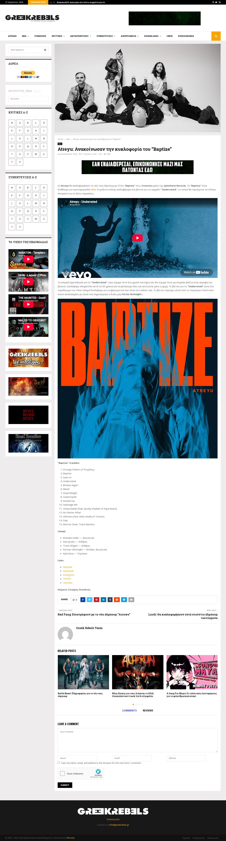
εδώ (93, 189)
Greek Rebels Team (68, 154)
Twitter (67, 578)
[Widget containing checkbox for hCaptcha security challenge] (81, 773)
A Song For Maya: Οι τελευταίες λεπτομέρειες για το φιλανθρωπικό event (192, 695)
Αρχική (12, 36)
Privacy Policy (198, 838)
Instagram (68, 574)
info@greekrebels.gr (119, 824)
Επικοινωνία (186, 36)
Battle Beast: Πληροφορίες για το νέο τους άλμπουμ (80, 695)
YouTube (67, 582)
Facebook (68, 570)
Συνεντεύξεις (105, 36)
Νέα (24, 36)
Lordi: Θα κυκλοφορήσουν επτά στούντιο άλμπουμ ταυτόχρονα (183, 616)
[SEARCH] (45, 50)
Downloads (151, 36)
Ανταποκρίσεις (79, 36)
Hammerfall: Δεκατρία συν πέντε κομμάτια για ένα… (82, 2)
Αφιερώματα (128, 36)
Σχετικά (186, 838)
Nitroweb (71, 838)
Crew (170, 36)
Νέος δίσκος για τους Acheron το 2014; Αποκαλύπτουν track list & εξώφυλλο (133, 695)
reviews (148, 710)
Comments (129, 710)
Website (67, 566)
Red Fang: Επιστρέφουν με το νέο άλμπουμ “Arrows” (94, 614)
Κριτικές (57, 36)
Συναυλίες (40, 36)
